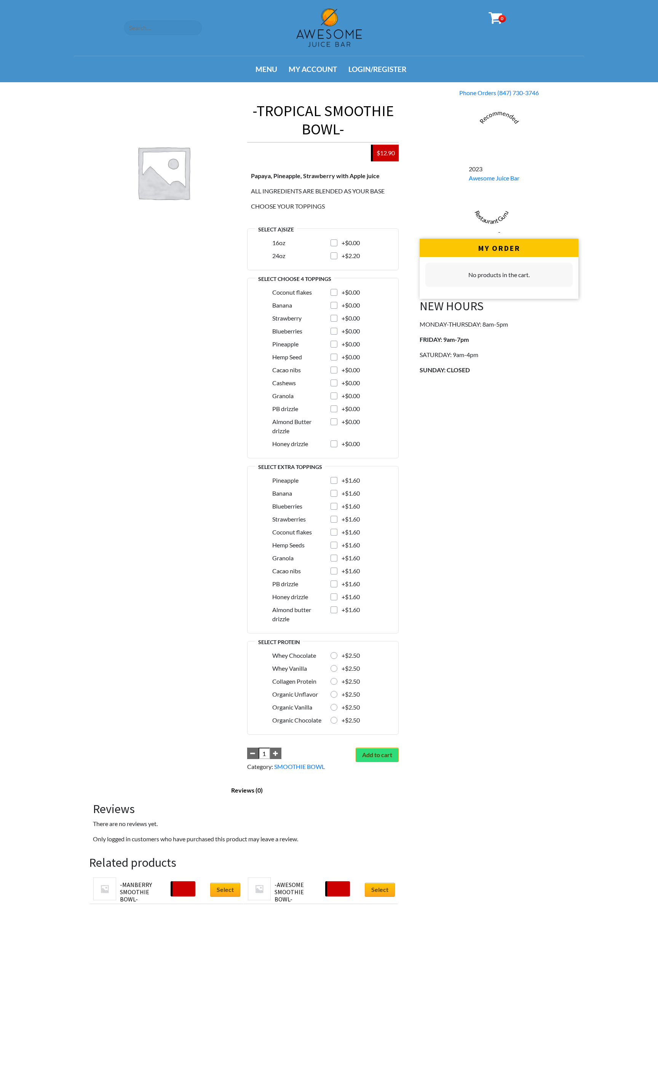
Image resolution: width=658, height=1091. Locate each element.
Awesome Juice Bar (494, 178)
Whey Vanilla (289, 668)
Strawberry (287, 318)
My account (313, 69)
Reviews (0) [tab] (247, 790)
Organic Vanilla (292, 707)
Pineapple (285, 344)
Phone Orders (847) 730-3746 (499, 92)
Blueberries (287, 331)
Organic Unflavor (295, 694)
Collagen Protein (294, 681)
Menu (266, 69)
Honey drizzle (290, 443)
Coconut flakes (292, 292)
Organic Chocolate (296, 720)
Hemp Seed (287, 356)
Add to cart (377, 754)
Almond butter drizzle (291, 614)
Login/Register (377, 69)
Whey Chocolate (294, 655)
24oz (278, 255)
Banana (282, 305)
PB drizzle (285, 408)
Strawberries (289, 519)
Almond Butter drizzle (291, 426)
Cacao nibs (286, 369)
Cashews (284, 382)
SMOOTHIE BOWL (299, 766)
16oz (278, 242)
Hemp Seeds (288, 545)
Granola (283, 395)
